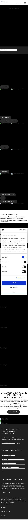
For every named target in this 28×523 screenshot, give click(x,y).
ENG (19, 3)
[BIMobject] (14, 3)
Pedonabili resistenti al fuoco (8, 194)
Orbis (3, 198)
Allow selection (14, 287)
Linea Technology (5, 117)
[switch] (24, 262)
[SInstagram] (9, 3)
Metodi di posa (6, 492)
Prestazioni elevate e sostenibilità (9, 121)
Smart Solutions (15, 8)
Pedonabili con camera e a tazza (9, 201)
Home (10, 8)
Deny (14, 291)
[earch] (16, 3)
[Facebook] (7, 3)
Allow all (14, 282)
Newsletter (5, 511)
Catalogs (3, 507)
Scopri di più (3, 307)
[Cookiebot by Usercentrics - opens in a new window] (19, 230)
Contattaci (3, 515)
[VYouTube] (11, 3)
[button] (14, 8)
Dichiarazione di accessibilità (7, 502)
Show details (19, 278)
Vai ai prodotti (5, 86)
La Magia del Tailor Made (14, 411)
